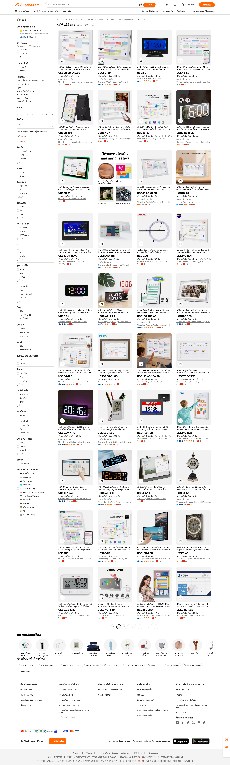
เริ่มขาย (179, 695)
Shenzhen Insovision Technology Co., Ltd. (75, 82)
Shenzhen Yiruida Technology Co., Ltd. (74, 442)
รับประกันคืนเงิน (66, 695)
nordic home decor (194, 665)
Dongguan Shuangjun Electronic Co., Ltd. (115, 615)
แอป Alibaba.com (162, 741)
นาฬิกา (100, 20)
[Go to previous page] (113, 626)
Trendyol (143, 753)
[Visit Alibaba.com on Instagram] (193, 722)
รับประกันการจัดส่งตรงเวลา (70, 700)
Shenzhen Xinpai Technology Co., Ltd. (152, 382)
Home (59, 20)
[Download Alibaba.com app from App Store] (181, 741)
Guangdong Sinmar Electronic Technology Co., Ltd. (154, 559)
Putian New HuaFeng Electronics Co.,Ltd (114, 502)
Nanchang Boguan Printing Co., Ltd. (151, 499)
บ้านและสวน (71, 20)
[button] (140, 4)
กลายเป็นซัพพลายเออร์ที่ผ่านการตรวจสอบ (191, 706)
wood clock (25, 671)
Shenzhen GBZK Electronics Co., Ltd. (113, 82)
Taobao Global (126, 753)
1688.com (88, 753)
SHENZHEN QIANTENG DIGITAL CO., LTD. (154, 438)
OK (49, 112)
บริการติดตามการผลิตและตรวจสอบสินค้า (74, 711)
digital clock (155, 665)
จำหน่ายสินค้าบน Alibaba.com (188, 690)
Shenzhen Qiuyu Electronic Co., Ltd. (112, 559)
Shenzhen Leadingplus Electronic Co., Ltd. (75, 382)
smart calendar (173, 665)
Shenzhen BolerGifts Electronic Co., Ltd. (114, 442)
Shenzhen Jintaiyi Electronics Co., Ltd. (113, 265)
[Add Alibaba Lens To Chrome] (57, 741)
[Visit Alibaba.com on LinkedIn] (182, 722)
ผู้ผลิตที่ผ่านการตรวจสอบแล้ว (110, 690)
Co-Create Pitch (27, 695)
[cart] (176, 5)
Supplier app (124, 741)
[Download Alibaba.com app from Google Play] (201, 741)
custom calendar (92, 665)
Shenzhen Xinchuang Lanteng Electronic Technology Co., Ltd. (75, 142)
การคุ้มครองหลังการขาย (69, 705)
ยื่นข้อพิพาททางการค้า (146, 700)
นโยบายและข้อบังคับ (68, 717)
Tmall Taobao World (102, 753)
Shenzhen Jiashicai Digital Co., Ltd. (151, 138)
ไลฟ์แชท (140, 695)
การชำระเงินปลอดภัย (68, 690)
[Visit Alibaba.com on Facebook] (177, 722)
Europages (153, 753)
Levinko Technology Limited (188, 202)
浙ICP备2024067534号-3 (182, 761)
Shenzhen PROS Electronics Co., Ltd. (73, 261)
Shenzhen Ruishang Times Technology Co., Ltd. (115, 138)
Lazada (115, 753)
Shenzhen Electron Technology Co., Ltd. (153, 325)
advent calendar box (71, 665)
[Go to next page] (156, 626)
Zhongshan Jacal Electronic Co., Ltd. (152, 261)
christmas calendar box (134, 665)
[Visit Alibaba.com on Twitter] (188, 722)
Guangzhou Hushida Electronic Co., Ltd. (74, 499)
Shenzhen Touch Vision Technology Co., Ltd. (193, 322)
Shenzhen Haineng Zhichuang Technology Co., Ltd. (75, 559)
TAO (135, 753)
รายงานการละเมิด (144, 715)
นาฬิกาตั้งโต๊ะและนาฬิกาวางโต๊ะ (120, 20)
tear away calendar (48, 665)
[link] (226, 739)
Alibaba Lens (29, 741)
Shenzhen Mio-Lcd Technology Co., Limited (154, 615)
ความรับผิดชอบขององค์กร (31, 700)
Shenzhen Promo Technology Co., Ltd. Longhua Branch (154, 78)
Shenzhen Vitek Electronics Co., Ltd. (113, 382)
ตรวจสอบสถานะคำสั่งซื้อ (186, 700)
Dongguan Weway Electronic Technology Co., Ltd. (193, 142)
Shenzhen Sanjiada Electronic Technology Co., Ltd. (154, 202)
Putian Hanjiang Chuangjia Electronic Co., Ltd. (115, 322)
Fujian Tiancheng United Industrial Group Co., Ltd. (75, 615)
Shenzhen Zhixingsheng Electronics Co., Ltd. (193, 82)
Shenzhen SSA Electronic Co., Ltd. (72, 199)
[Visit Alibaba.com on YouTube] (198, 722)
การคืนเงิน (141, 705)
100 (150, 627)
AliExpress (77, 753)
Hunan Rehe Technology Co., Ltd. (190, 615)
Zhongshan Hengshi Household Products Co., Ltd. (193, 502)
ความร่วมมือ (181, 712)
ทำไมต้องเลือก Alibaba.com (31, 690)
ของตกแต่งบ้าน (87, 20)
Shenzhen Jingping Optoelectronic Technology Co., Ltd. (193, 559)
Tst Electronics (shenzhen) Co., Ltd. (72, 322)
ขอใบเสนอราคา (104, 695)
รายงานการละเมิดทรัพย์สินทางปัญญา (152, 710)
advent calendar (27, 665)
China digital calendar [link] (147, 20)
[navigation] (35, 323)
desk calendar (112, 665)
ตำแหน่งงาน (25, 705)
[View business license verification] (139, 761)
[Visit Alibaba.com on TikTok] (204, 722)
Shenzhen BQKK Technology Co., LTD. (191, 261)
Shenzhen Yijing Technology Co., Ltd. (191, 382)
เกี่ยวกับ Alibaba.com (29, 684)
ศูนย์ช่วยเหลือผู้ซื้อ (144, 690)
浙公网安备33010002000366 (158, 761)
